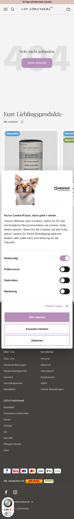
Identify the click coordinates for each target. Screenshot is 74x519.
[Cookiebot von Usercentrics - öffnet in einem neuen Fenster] (59, 189)
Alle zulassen (37, 317)
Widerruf (46, 364)
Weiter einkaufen (37, 62)
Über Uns (9, 358)
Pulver (7, 419)
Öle (5, 431)
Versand (45, 358)
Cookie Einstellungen (52, 389)
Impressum (47, 370)
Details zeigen (54, 305)
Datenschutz (48, 377)
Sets (6, 450)
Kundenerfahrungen (15, 364)
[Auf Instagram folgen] (15, 492)
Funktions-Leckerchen (16, 413)
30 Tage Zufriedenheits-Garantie (36, 2)
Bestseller (9, 407)
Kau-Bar (8, 438)
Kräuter (8, 425)
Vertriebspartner (13, 383)
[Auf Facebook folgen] (6, 492)
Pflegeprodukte (12, 444)
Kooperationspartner (15, 370)
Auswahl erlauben (37, 328)
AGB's (44, 383)
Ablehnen (37, 340)
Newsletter (10, 389)
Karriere (8, 377)
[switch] (65, 269)
